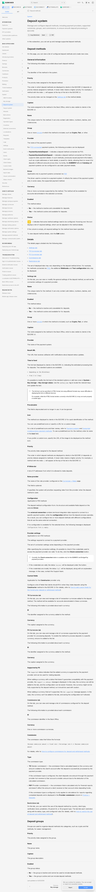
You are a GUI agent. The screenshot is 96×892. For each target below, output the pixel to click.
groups (39, 133)
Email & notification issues (10, 264)
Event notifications (8, 149)
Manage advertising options (10, 221)
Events (5, 155)
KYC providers (6, 32)
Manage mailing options (9, 225)
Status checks (7, 179)
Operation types (8, 121)
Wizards (5, 111)
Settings (5, 145)
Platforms (5, 25)
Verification (5, 91)
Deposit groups (35, 821)
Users (5, 152)
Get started (5, 47)
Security (4, 183)
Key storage (6, 101)
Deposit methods (36, 48)
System (4, 94)
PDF (53, 35)
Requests (6, 135)
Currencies (5, 70)
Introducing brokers (8, 57)
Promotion (5, 81)
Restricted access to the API (10, 285)
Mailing (4, 84)
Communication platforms (9, 35)
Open (43, 35)
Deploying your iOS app (9, 246)
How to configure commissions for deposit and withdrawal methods (66, 751)
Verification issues (7, 268)
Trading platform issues (9, 275)
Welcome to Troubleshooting (10, 258)
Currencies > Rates (69, 481)
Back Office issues (7, 282)
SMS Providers (7, 98)
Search (49, 2)
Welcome (5, 17)
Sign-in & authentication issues (11, 261)
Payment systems (7, 28)
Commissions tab (35, 258)
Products (5, 77)
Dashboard (5, 50)
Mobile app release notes (9, 296)
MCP (79, 2)
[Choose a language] (82, 2)
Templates (6, 138)
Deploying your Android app (10, 250)
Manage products (7, 211)
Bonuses (4, 67)
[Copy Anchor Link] (47, 49)
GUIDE (7, 11)
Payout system (7, 108)
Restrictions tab (34, 261)
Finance (4, 60)
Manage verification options (10, 228)
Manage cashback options (10, 218)
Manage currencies (8, 204)
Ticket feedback (7, 87)
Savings (4, 64)
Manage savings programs (10, 201)
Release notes (6, 293)
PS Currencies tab (35, 254)
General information (36, 60)
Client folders (7, 162)
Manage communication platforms (12, 238)
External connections (9, 128)
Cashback (5, 74)
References (5, 186)
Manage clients (6, 194)
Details (30, 239)
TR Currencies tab (35, 251)
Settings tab (61, 97)
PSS (65, 174)
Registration (6, 118)
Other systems (6, 39)
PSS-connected (36, 147)
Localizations (7, 132)
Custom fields (7, 166)
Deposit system (8, 104)
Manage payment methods (10, 235)
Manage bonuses (7, 208)
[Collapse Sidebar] (92, 2)
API (18, 11)
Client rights (6, 159)
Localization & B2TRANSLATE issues (12, 278)
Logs (4, 142)
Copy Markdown (34, 35)
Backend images (8, 169)
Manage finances (7, 197)
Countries (6, 125)
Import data (6, 172)
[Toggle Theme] (88, 2)
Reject (70, 887)
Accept (86, 887)
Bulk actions (6, 115)
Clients (4, 53)
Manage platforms (7, 214)
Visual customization (9, 176)
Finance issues (6, 271)
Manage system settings (9, 232)
